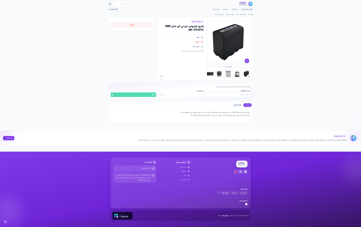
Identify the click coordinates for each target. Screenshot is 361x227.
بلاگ (185, 175)
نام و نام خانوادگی (245, 91)
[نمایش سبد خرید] (5, 222)
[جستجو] (114, 4)
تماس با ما (216, 9)
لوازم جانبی (228, 14)
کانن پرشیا (225, 216)
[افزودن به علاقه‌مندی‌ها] (161, 76)
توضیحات (247, 105)
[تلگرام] (245, 172)
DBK (198, 37)
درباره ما (225, 9)
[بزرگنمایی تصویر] (247, 61)
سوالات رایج (225, 193)
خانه (249, 14)
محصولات (235, 9)
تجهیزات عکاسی (239, 14)
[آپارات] (236, 172)
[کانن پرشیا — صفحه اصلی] (246, 4)
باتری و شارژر (218, 14)
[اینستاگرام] (240, 172)
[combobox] (122, 4)
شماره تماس (200, 91)
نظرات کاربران (237, 105)
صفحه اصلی (183, 167)
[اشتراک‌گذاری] (249, 77)
